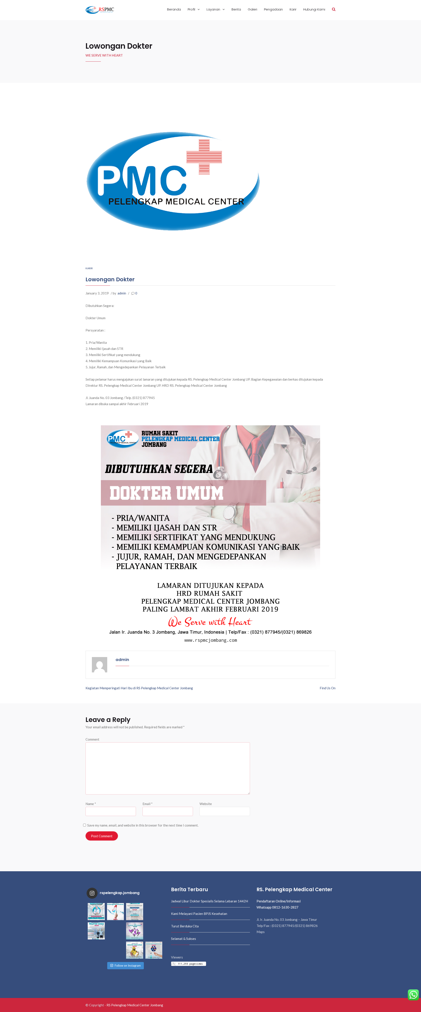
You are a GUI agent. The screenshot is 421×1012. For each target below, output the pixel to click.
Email (148, 804)
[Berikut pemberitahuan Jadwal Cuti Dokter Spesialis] (153, 930)
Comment (92, 739)
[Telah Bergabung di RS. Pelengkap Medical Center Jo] (96, 911)
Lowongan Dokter (110, 279)
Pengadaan (273, 9)
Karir (293, 9)
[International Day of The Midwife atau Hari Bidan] (134, 950)
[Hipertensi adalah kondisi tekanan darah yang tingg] (153, 911)
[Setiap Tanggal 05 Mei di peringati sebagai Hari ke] (153, 950)
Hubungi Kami (314, 9)
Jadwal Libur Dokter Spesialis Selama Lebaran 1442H (209, 901)
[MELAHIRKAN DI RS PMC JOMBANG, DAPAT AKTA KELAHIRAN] (115, 930)
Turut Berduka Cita (185, 926)
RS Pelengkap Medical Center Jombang (135, 1005)
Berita (236, 9)
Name (91, 804)
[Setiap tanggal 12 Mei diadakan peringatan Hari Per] (96, 930)
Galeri (252, 9)
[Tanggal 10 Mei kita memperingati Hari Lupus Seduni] (134, 930)
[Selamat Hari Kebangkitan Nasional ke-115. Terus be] (115, 911)
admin (122, 293)
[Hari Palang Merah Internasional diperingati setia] (96, 950)
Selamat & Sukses (183, 939)
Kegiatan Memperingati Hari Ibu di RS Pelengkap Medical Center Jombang (139, 688)
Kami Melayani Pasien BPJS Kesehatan (199, 914)
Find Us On (327, 688)
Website (206, 804)
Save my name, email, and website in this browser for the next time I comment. (142, 825)
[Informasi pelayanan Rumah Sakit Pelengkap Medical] (134, 911)
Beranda (174, 9)
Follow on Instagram (128, 965)
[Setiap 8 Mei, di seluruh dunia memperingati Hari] (115, 950)
